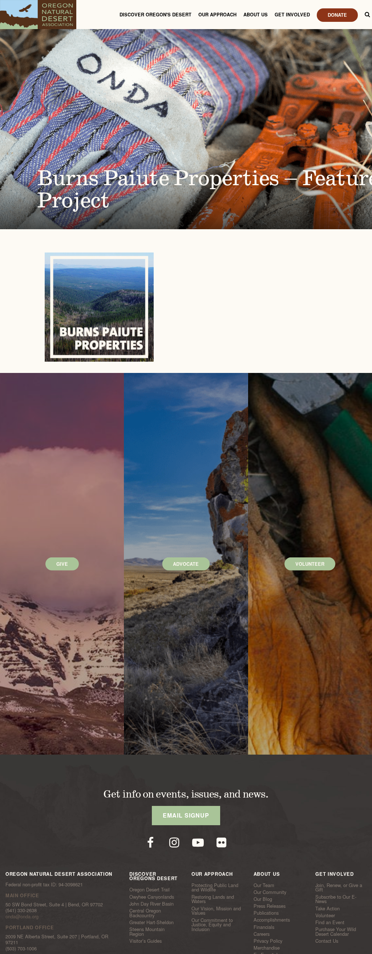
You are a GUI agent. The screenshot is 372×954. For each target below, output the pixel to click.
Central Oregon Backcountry (145, 913)
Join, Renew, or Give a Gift (338, 887)
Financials (264, 926)
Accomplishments (272, 920)
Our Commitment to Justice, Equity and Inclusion (212, 925)
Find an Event (329, 922)
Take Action (327, 908)
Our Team (264, 885)
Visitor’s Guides (145, 941)
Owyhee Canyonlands (151, 896)
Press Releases (270, 906)
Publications (266, 913)
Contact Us (326, 941)
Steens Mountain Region (147, 931)
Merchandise (267, 948)
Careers (262, 934)
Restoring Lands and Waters (212, 899)
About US (255, 14)
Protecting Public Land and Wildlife (214, 887)
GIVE (62, 563)
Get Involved (292, 14)
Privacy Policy (268, 941)
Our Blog (263, 899)
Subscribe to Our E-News (335, 899)
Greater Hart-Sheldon (151, 922)
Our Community (270, 892)
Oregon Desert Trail (149, 889)
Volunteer (325, 915)
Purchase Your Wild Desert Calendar (335, 931)
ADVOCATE (186, 563)
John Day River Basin (151, 904)
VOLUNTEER (309, 563)
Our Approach (217, 14)
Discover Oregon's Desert (155, 14)
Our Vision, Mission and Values (216, 910)
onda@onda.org (22, 916)
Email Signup (186, 815)
